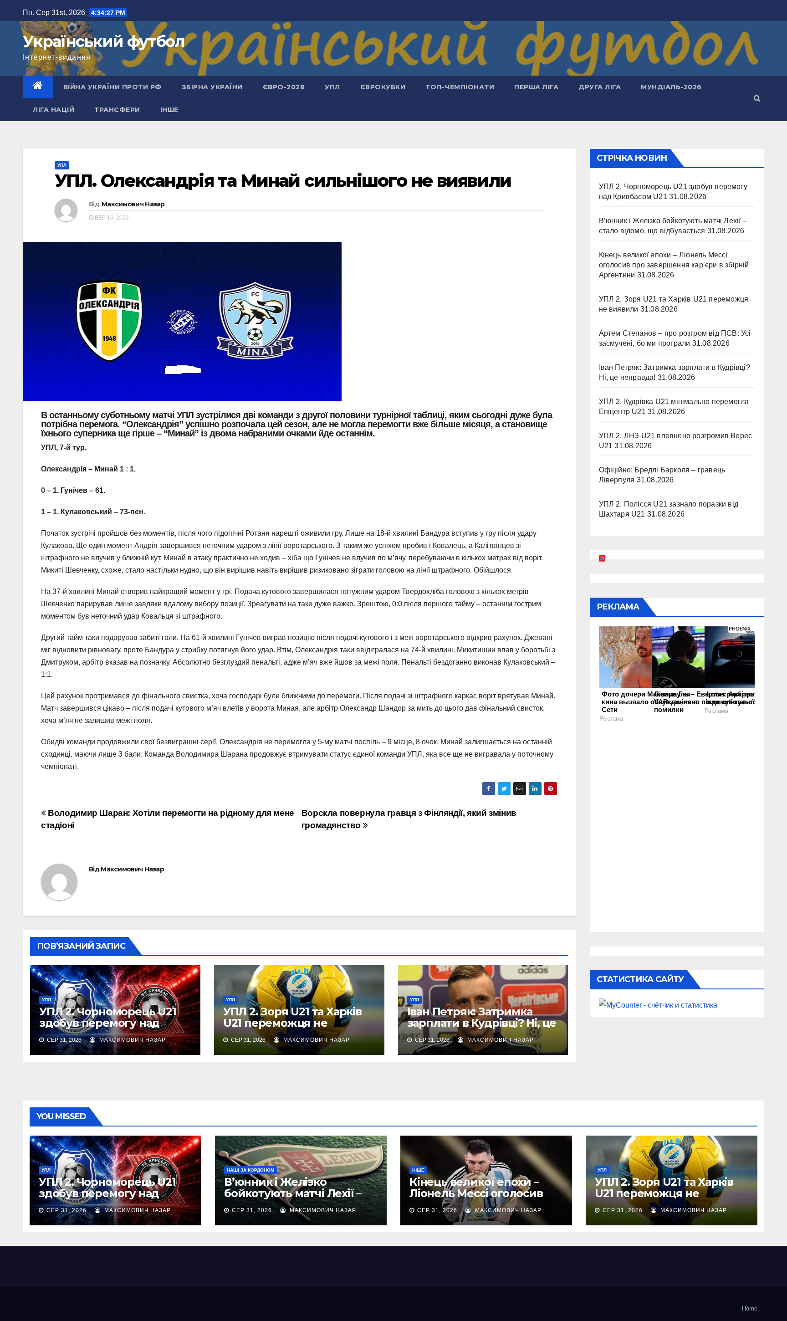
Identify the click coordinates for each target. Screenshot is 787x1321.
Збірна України (212, 87)
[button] (757, 98)
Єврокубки (383, 87)
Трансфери (117, 110)
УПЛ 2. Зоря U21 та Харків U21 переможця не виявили (292, 1023)
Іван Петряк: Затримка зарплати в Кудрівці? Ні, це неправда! (482, 1023)
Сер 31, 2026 (66, 1210)
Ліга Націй (53, 110)
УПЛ (332, 87)
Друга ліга (599, 87)
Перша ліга (536, 87)
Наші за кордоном (250, 1170)
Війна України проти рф (112, 87)
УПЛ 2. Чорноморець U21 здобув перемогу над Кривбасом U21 (107, 1023)
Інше (169, 110)
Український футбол (103, 41)
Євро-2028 (284, 87)
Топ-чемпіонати (459, 87)
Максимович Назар (133, 204)
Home (749, 1308)
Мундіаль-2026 (671, 87)
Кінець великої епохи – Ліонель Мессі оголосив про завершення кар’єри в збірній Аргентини (674, 265)
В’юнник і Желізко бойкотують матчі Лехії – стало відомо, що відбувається (292, 1199)
